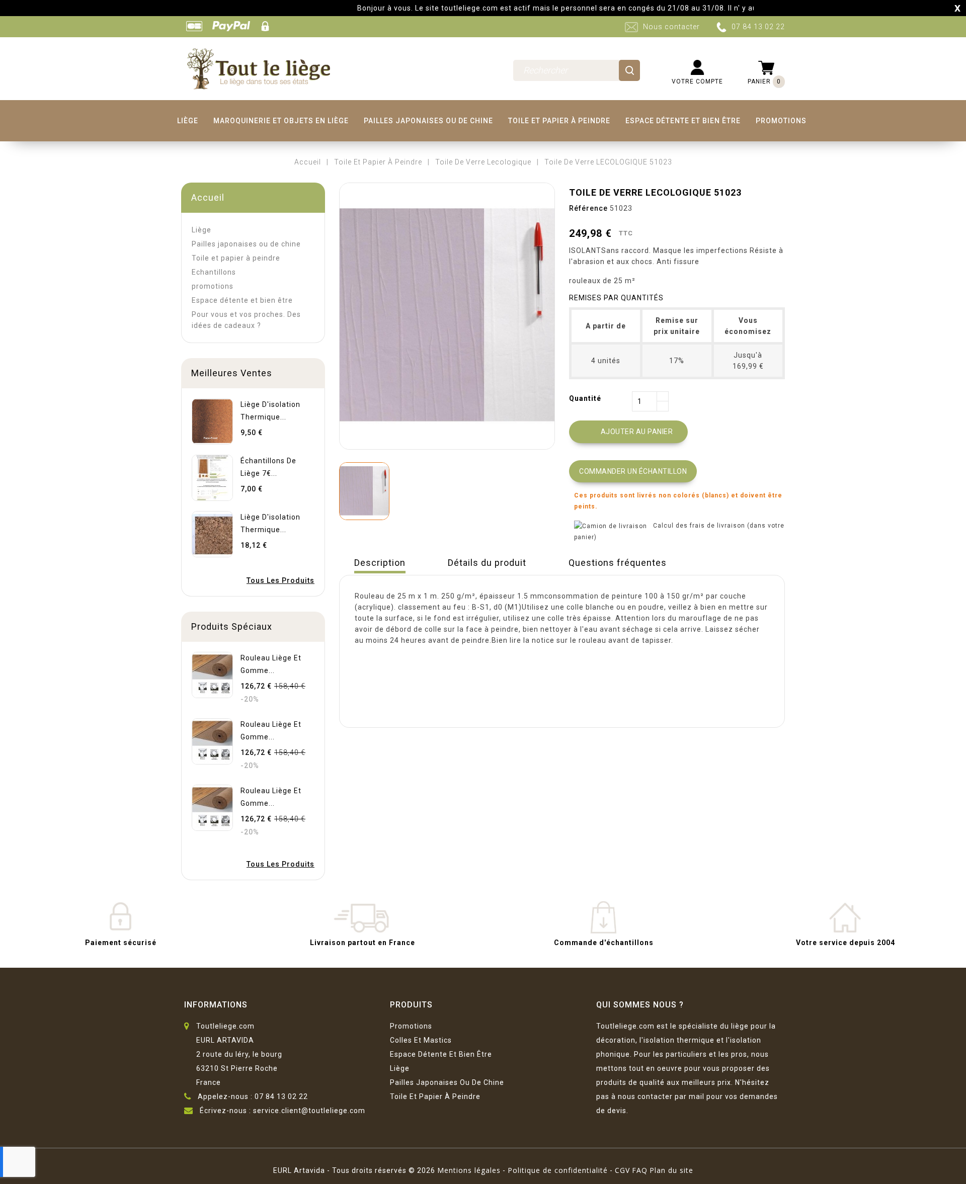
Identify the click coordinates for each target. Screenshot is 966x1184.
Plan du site (671, 1170)
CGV (622, 1170)
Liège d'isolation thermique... (270, 410)
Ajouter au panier (629, 432)
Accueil (207, 197)
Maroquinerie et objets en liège (281, 121)
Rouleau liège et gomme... (270, 664)
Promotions (411, 1026)
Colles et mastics (421, 1040)
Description (380, 562)
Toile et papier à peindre (559, 121)
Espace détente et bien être (683, 121)
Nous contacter (671, 27)
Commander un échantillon (633, 471)
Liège (187, 121)
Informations (216, 1004)
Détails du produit (487, 562)
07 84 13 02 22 (758, 27)
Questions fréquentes (618, 562)
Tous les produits (280, 580)
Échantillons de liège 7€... (268, 467)
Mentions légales (469, 1170)
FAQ (640, 1170)
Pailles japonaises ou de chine (428, 121)
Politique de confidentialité (558, 1170)
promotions (781, 121)
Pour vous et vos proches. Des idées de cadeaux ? (246, 319)
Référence (588, 208)
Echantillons (214, 272)
